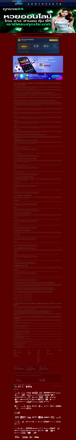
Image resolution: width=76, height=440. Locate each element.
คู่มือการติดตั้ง (47, 65)
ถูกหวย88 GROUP (50, 353)
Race (38, 356)
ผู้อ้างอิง (29, 354)
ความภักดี (29, 353)
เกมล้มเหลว (39, 358)
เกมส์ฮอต (38, 352)
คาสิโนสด (38, 354)
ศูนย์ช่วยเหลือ (15, 354)
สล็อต (38, 353)
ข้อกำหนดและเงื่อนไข (17, 356)
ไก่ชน (38, 362)
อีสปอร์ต (38, 361)
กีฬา (38, 357)
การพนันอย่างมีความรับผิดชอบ (18, 352)
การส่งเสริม (29, 352)
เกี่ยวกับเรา (15, 353)
